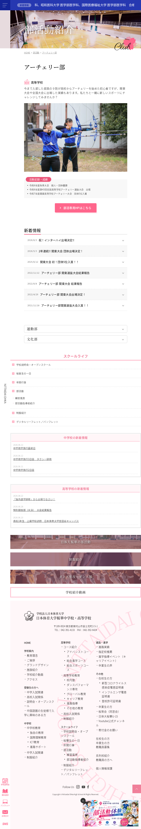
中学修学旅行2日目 (23, 470)
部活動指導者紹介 (25, 403)
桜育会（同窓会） (110, 711)
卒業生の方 (105, 707)
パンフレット (5, 805)
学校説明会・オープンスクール (33, 364)
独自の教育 (37, 732)
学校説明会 (5, 784)
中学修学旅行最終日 (24, 448)
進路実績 (104, 647)
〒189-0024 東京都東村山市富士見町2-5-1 (76, 626)
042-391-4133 (68, 630)
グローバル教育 (76, 694)
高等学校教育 (71, 675)
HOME (27, 642)
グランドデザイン (38, 665)
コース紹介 (70, 647)
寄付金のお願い (108, 730)
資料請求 (5, 795)
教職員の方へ (104, 760)
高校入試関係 (35, 697)
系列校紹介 (103, 755)
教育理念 (32, 655)
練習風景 (20, 398)
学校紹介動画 (35, 674)
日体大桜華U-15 (108, 716)
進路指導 (72, 703)
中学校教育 (34, 728)
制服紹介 (21, 412)
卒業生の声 (105, 665)
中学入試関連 (35, 692)
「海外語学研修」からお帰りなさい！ (34, 499)
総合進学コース (76, 660)
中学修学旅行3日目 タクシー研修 (32, 459)
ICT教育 (34, 742)
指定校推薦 (105, 652)
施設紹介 (32, 670)
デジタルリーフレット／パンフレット (37, 421)
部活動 (20, 391)
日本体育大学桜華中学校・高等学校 (63, 616)
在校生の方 (105, 678)
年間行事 (21, 382)
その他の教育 (75, 708)
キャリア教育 (75, 698)
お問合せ (5, 816)
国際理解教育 (38, 737)
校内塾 (71, 680)
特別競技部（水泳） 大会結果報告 (32, 510)
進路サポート (38, 747)
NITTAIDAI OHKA (5, 393)
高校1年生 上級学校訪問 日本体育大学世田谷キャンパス (46, 521)
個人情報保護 (104, 768)
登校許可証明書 (111, 701)
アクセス (32, 679)
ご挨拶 (31, 660)
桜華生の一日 (23, 373)
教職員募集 (103, 747)
